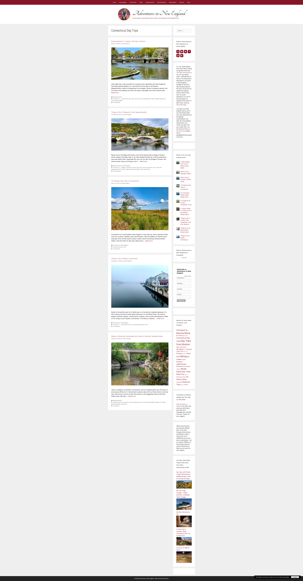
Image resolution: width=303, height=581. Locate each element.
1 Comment (116, 406)
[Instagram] (178, 51)
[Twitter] (185, 51)
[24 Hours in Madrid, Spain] (184, 562)
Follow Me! (184, 257)
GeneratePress (164, 578)
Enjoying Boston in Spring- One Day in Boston (128, 41)
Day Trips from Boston (146, 167)
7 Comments (116, 249)
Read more (115, 92)
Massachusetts (150, 2)
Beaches (180, 333)
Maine (141, 2)
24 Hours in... (116, 99)
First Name (179, 283)
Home (114, 2)
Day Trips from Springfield (142, 99)
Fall (119, 169)
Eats (185, 349)
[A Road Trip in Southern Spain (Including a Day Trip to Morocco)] (184, 545)
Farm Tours (185, 351)
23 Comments (117, 171)
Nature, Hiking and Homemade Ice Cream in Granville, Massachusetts (137, 336)
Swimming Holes (116, 404)
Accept (295, 577)
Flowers (152, 99)
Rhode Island (172, 2)
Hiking (128, 169)
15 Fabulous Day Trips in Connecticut (125, 181)
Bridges (123, 167)
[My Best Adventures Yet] (184, 526)
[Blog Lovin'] (181, 55)
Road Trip (180, 374)
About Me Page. (181, 105)
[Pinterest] (181, 51)
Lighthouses (181, 364)
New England (122, 2)
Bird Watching (180, 335)
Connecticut (133, 2)
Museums (179, 366)
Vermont (181, 2)
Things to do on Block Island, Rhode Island (185, 230)
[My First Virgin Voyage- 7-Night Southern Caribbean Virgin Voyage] (184, 509)
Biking (187, 333)
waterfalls (147, 169)
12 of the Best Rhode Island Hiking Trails (184, 195)
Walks (120, 100)
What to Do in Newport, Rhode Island (185, 179)
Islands (184, 359)
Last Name (179, 289)
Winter (186, 384)
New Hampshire (161, 2)
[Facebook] (189, 51)
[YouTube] (178, 55)
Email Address (181, 278)
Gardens (184, 353)
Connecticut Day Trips (127, 99)
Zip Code (179, 294)
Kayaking (179, 361)
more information (285, 577)
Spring (116, 100)
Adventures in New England (159, 13)
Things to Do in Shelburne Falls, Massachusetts (129, 112)
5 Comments (116, 102)
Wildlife (182, 384)
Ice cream (162, 402)
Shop (188, 2)
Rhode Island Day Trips (136, 169)
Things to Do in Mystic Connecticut (124, 259)
